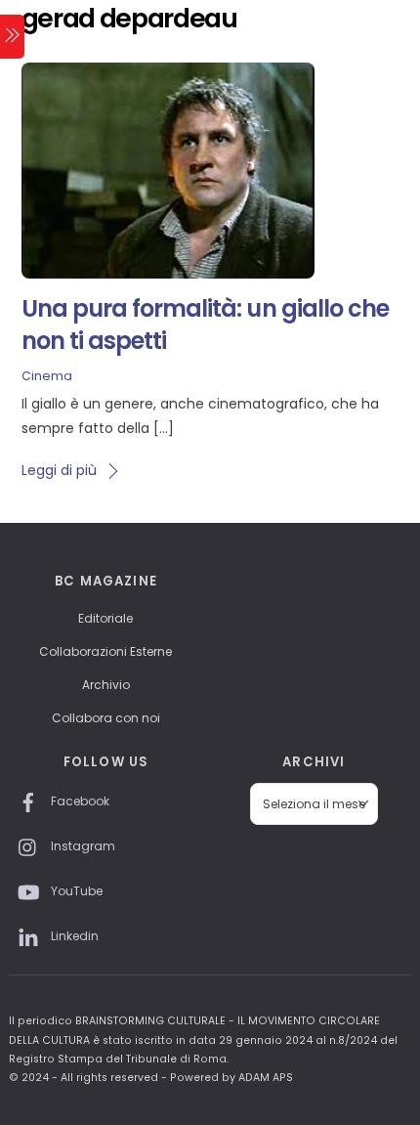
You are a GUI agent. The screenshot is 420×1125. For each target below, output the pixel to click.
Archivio (106, 684)
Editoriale (105, 618)
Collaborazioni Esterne (105, 651)
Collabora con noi (106, 718)
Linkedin (73, 936)
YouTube (75, 891)
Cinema (46, 376)
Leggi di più (59, 470)
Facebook (78, 801)
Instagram (81, 846)
